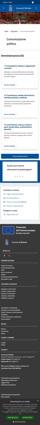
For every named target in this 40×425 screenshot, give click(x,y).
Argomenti (14, 31)
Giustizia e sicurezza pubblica (10, 310)
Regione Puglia (7, 2)
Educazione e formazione (9, 308)
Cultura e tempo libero (8, 291)
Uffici (3, 270)
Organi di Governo (7, 265)
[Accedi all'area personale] (33, 2)
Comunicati (4, 331)
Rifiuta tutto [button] (27, 417)
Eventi (3, 345)
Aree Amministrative (7, 268)
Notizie (3, 329)
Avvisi (3, 333)
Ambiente (4, 314)
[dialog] (20, 412)
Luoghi (3, 342)
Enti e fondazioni (6, 272)
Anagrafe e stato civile (8, 289)
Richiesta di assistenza (8, 385)
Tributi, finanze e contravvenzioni (12, 312)
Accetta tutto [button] (12, 417)
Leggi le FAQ (5, 382)
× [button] (38, 400)
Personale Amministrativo (9, 277)
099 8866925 (17, 368)
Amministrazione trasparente (10, 394)
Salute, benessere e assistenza (11, 317)
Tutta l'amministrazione (20, 156)
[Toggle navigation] (4, 8)
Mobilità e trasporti (7, 298)
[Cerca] (36, 8)
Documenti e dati (6, 279)
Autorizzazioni (5, 319)
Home (6, 31)
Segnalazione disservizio (9, 380)
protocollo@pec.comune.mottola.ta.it (16, 366)
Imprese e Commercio (8, 293)
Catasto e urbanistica (8, 296)
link (20, 413)
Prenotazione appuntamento (10, 378)
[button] (20, 422)
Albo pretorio (5, 397)
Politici (3, 274)
